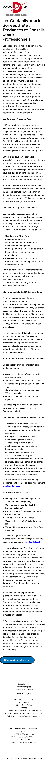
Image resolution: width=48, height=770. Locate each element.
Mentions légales (24, 687)
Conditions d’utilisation (24, 690)
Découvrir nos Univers (17, 660)
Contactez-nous (24, 684)
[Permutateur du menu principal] (35, 9)
